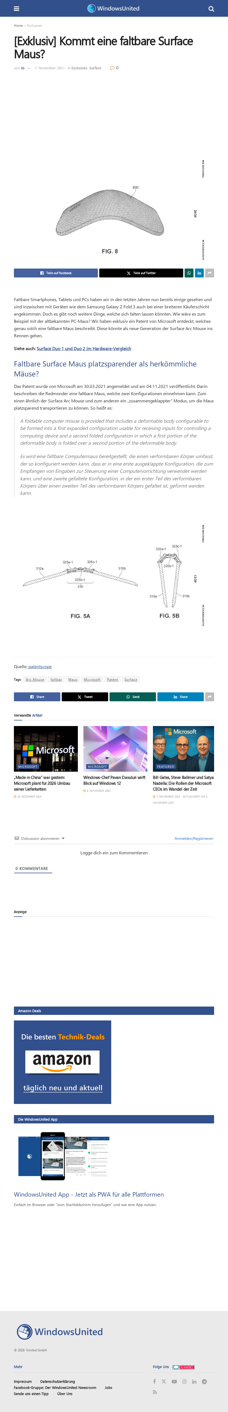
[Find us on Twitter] (163, 1381)
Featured (165, 766)
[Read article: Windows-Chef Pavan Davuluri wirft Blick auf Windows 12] (115, 749)
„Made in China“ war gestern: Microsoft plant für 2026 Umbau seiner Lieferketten (42, 783)
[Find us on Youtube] (174, 1382)
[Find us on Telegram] (204, 1382)
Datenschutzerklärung (57, 1381)
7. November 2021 (50, 67)
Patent (112, 679)
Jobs (108, 1387)
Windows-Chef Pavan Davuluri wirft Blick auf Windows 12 (114, 780)
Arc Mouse (35, 679)
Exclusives (34, 25)
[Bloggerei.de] (183, 1366)
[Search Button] (211, 8)
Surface (95, 67)
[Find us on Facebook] (154, 1382)
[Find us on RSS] (155, 1392)
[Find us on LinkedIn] (194, 1382)
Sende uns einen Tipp (31, 1393)
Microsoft (92, 679)
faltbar (56, 679)
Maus (73, 679)
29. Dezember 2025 (28, 796)
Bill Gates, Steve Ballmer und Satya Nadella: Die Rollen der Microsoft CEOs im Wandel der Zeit (183, 783)
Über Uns (65, 1393)
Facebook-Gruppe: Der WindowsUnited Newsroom (55, 1387)
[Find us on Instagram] (184, 1382)
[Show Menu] (16, 8)
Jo (22, 67)
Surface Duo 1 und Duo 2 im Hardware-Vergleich (84, 348)
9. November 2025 (98, 791)
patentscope (39, 666)
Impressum (23, 1381)
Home (18, 25)
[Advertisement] (114, 113)
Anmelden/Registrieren (193, 838)
